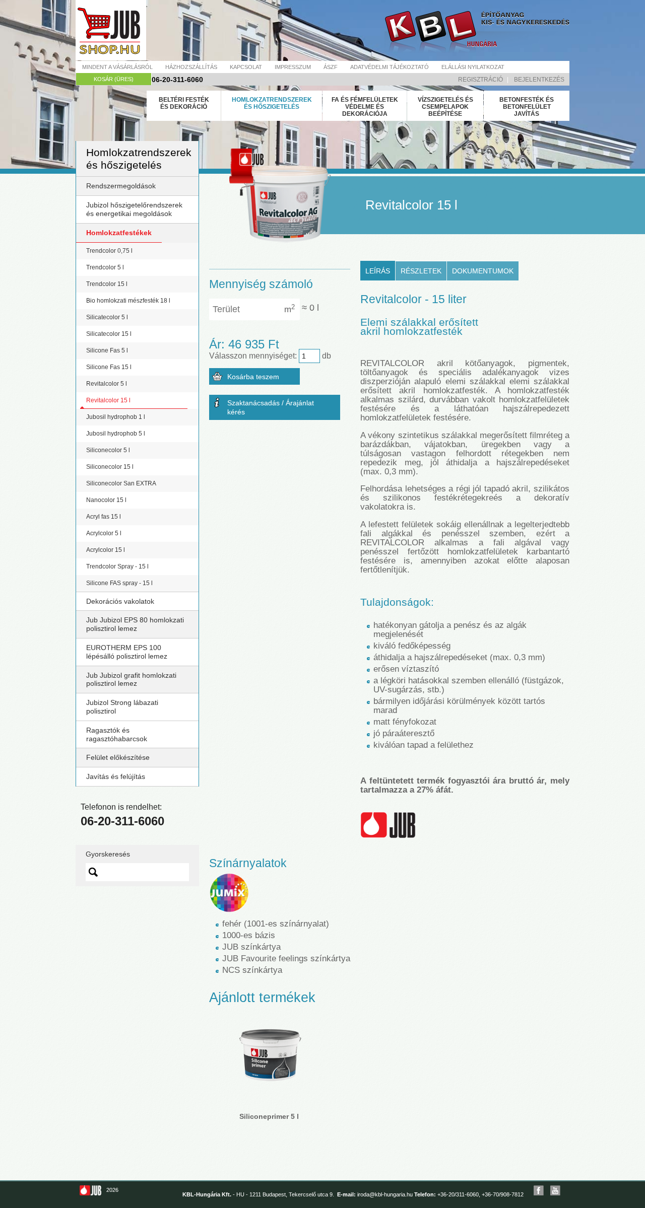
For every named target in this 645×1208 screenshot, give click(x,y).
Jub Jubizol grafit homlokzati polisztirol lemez (131, 679)
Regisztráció (480, 79)
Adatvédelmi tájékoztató (389, 67)
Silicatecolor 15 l (109, 333)
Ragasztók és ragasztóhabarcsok (116, 734)
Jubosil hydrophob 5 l (115, 433)
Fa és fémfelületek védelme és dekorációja (365, 106)
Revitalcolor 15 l (108, 400)
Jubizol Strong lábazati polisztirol (122, 706)
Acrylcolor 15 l (105, 549)
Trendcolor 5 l (105, 267)
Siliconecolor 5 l (108, 450)
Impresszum (293, 67)
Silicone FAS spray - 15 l (119, 583)
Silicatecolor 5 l (107, 317)
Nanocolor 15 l (106, 500)
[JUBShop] (111, 30)
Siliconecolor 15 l (110, 466)
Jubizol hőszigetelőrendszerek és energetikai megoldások (134, 209)
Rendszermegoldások (121, 186)
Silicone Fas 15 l (109, 367)
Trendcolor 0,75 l (109, 250)
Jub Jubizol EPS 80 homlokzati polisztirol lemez (135, 624)
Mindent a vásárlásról (117, 67)
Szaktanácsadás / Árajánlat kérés (270, 407)
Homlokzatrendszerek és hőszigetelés (272, 103)
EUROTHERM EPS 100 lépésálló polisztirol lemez (126, 652)
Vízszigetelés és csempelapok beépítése (445, 106)
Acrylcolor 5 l (103, 533)
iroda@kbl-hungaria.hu (385, 1194)
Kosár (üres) (114, 79)
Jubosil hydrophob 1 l (115, 416)
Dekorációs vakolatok (120, 601)
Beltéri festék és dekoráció (184, 103)
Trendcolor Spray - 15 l (117, 566)
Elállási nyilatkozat (472, 67)
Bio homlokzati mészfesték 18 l (128, 300)
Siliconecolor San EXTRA (121, 483)
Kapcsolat (246, 67)
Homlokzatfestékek (119, 233)
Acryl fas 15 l (103, 516)
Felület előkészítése (118, 757)
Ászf (331, 67)
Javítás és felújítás (115, 776)
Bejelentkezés (539, 79)
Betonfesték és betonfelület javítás (526, 106)
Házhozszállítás (191, 67)
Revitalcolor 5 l (106, 383)
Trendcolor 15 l (106, 284)
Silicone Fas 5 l (107, 350)
